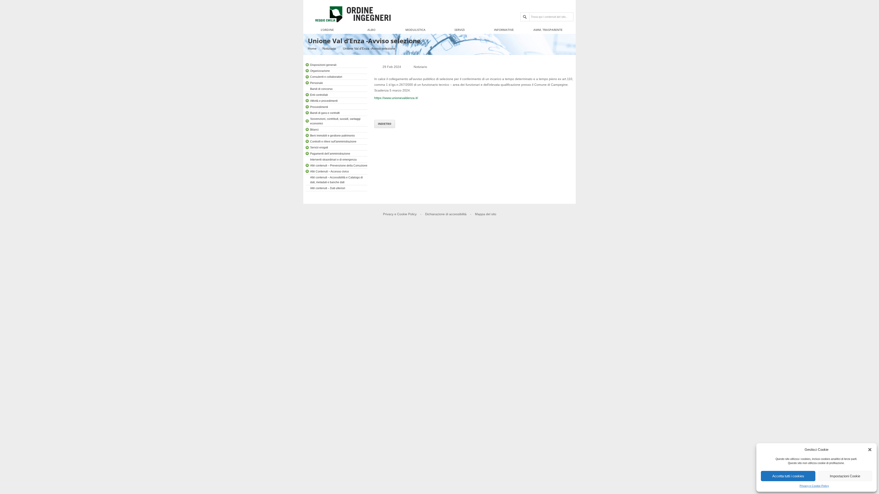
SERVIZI (459, 30)
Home (312, 48)
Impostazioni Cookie (845, 476)
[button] (870, 449)
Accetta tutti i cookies (788, 476)
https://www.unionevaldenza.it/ (396, 98)
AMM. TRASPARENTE (547, 30)
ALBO (371, 30)
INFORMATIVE (504, 30)
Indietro (384, 124)
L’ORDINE (327, 30)
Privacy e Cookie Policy (814, 486)
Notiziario (329, 48)
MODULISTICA (415, 30)
